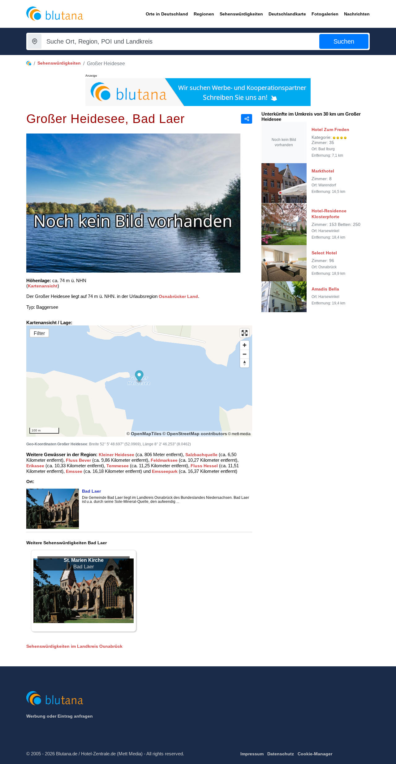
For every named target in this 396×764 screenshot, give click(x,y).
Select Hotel (324, 252)
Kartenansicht (43, 285)
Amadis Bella (325, 288)
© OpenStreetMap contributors (194, 433)
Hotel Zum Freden (330, 129)
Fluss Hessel (204, 465)
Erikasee (35, 465)
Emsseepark (165, 471)
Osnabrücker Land (178, 296)
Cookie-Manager (315, 753)
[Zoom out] (244, 354)
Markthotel (323, 170)
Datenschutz (280, 753)
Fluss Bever (78, 460)
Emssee (74, 471)
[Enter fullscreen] (244, 333)
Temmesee (117, 465)
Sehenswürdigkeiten (59, 63)
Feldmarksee (164, 460)
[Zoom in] (244, 345)
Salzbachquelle (201, 454)
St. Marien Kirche (84, 560)
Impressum (252, 753)
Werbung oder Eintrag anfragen (59, 716)
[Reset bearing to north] (244, 363)
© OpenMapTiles (144, 433)
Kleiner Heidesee (116, 454)
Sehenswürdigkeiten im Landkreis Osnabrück (74, 646)
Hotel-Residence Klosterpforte (329, 214)
